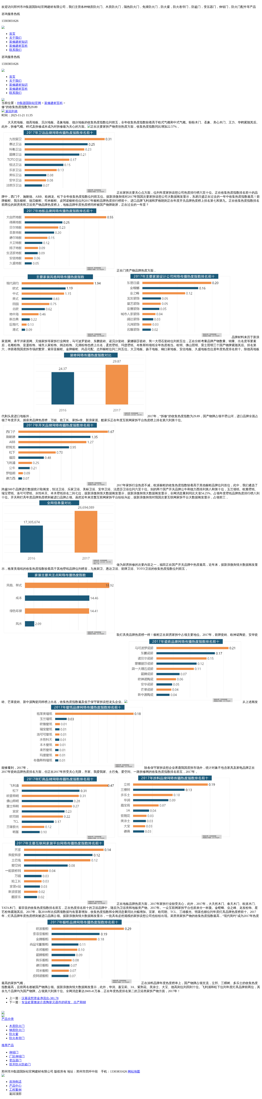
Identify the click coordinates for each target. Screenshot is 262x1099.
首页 (12, 33)
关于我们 (15, 37)
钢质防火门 (17, 1030)
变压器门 (15, 1060)
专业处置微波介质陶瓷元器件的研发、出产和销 (53, 1002)
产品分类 (8, 1019)
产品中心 (15, 1085)
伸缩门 (13, 1052)
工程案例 (15, 1089)
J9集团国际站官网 (29, 103)
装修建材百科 (18, 45)
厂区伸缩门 (17, 1056)
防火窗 (13, 1034)
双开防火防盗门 (20, 1064)
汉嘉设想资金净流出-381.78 (39, 998)
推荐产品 (8, 1045)
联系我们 (15, 49)
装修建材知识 (18, 41)
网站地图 (134, 1071)
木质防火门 (17, 1026)
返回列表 (11, 111)
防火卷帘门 (17, 1038)
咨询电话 (15, 1081)
